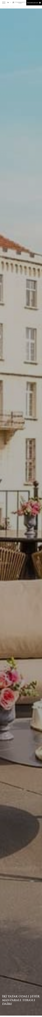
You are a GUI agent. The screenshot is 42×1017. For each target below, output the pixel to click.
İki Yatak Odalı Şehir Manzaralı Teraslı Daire (29, 7)
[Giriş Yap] (13, 2)
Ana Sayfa (5, 7)
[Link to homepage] (21, 3)
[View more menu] (3, 3)
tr (8, 2)
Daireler (12, 7)
